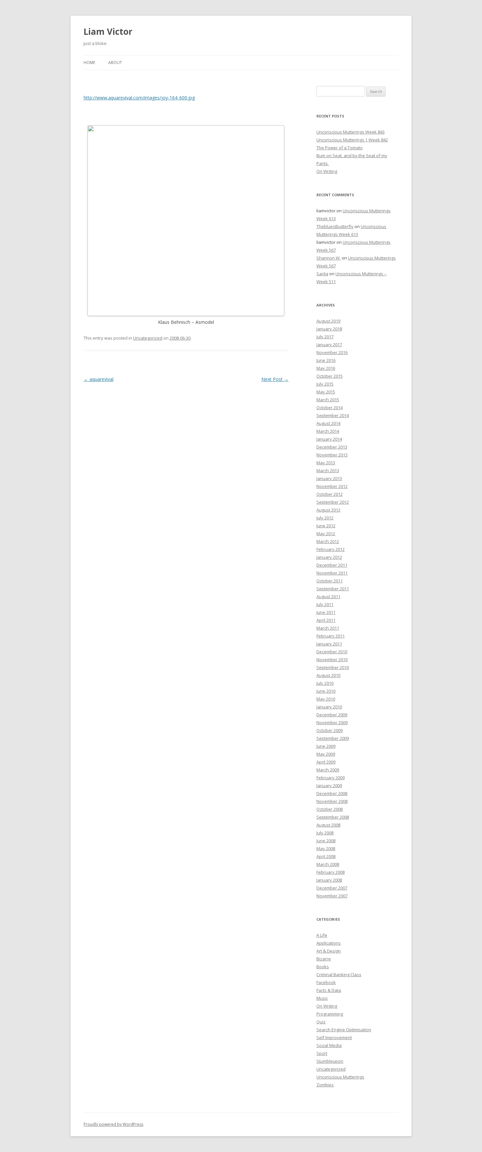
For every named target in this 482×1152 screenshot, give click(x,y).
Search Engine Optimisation (343, 1030)
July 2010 (324, 683)
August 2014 (328, 423)
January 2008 (329, 880)
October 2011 (329, 581)
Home (89, 62)
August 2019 (328, 321)
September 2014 (332, 415)
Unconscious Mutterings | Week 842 (352, 140)
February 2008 (330, 872)
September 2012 (332, 502)
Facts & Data (328, 990)
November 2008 (332, 801)
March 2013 (327, 470)
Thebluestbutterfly (334, 226)
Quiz (321, 1022)
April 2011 (325, 620)
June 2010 (325, 691)
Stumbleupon (329, 1061)
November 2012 (332, 486)
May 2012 (325, 533)
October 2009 (329, 730)
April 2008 (325, 856)
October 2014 (329, 407)
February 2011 (330, 636)
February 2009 (330, 778)
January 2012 (329, 557)
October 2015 (329, 376)
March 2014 (327, 431)
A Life (321, 935)
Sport (321, 1053)
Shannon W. (328, 258)
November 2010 (332, 659)
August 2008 (328, 825)
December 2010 (331, 652)
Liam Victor (108, 31)
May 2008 (325, 848)
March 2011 (327, 628)
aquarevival (98, 379)
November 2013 (332, 455)
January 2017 (329, 344)
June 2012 (325, 526)
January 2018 (329, 329)
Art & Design (328, 951)
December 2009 (331, 715)
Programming (329, 1014)
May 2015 (325, 392)
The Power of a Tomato (339, 148)
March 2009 (327, 770)
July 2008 (324, 833)
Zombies (325, 1085)
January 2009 (329, 785)
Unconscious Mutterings (340, 1077)
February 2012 (330, 549)
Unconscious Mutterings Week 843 (350, 132)
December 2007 (331, 888)
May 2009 (325, 754)
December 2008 (331, 793)
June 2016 (325, 360)
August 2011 (328, 596)
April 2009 (325, 762)
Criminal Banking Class (338, 974)
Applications (328, 943)
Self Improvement (334, 1037)
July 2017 (324, 337)
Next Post (275, 379)
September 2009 (332, 738)
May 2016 (325, 368)
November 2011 (332, 573)
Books (322, 967)
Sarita (322, 274)
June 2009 (325, 746)
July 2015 (324, 384)
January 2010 (329, 707)
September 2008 (332, 817)
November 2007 (332, 896)
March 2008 (327, 864)
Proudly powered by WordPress (113, 1124)
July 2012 (324, 518)
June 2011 (325, 612)
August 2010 (328, 675)
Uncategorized (147, 338)
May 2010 (325, 699)
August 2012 (328, 510)
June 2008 (325, 841)
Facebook (326, 982)
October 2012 (329, 494)
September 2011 (332, 589)
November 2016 (332, 352)
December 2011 (331, 565)
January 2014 (329, 439)
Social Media (329, 1045)
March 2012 (327, 541)
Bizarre (323, 959)
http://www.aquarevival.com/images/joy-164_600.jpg (139, 97)
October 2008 (329, 809)
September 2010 (332, 667)
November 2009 (332, 722)
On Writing (326, 171)
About (115, 62)
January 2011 (329, 644)
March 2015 (327, 400)
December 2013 (331, 447)
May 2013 (325, 463)
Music (322, 998)
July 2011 (324, 604)
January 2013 (329, 478)
